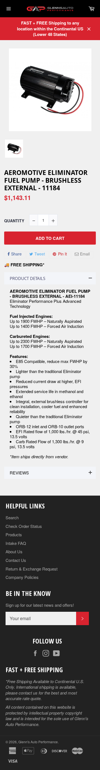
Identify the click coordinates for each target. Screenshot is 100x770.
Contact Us (16, 560)
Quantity (14, 220)
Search (12, 517)
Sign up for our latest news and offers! (40, 605)
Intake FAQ (16, 543)
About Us (14, 551)
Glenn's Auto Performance (38, 741)
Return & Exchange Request (32, 569)
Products (14, 534)
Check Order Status (24, 526)
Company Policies (22, 577)
